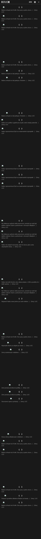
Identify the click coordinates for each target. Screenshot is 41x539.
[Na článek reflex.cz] (5, 2)
